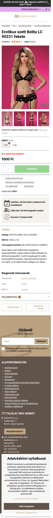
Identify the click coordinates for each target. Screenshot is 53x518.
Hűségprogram (11, 368)
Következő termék (38, 307)
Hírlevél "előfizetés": (25, 334)
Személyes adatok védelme (16, 400)
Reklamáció (10, 379)
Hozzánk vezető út (15, 431)
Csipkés (24, 289)
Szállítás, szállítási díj (14, 406)
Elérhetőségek (11, 397)
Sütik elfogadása (26, 506)
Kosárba (32, 168)
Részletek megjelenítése (26, 513)
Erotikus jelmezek (28, 278)
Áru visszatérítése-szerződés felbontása (22, 382)
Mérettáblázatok (12, 388)
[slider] (17, 42)
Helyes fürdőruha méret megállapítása (21, 403)
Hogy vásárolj (11, 391)
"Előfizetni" (41, 341)
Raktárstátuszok (12, 394)
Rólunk (8, 371)
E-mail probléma (12, 385)
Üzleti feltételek (11, 374)
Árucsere (8, 377)
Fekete (24, 284)
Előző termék (13, 307)
